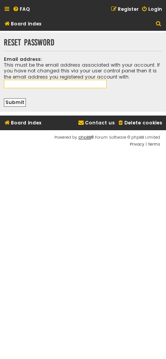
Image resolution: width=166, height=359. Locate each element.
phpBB (84, 137)
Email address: (23, 59)
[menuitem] (21, 9)
